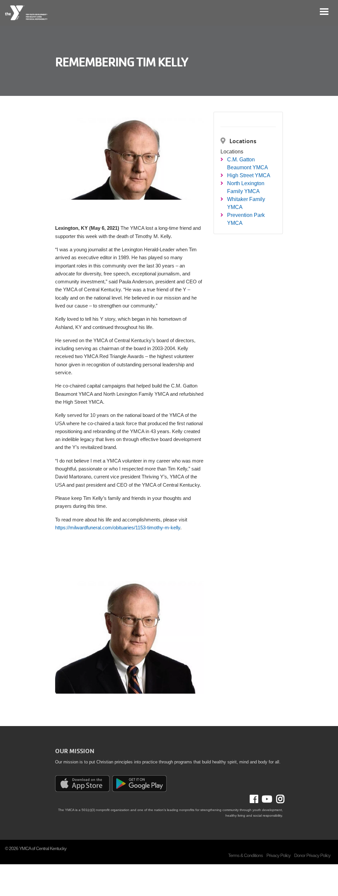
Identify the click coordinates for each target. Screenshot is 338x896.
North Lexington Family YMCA (245, 187)
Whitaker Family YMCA (246, 203)
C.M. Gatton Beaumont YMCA (247, 163)
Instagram (278, 799)
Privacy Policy (278, 855)
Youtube (266, 799)
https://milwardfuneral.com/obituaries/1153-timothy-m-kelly (117, 527)
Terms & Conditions (245, 855)
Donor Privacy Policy (312, 855)
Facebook (258, 799)
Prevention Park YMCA (246, 219)
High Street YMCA (248, 175)
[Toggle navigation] (324, 11)
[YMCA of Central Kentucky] (26, 12)
